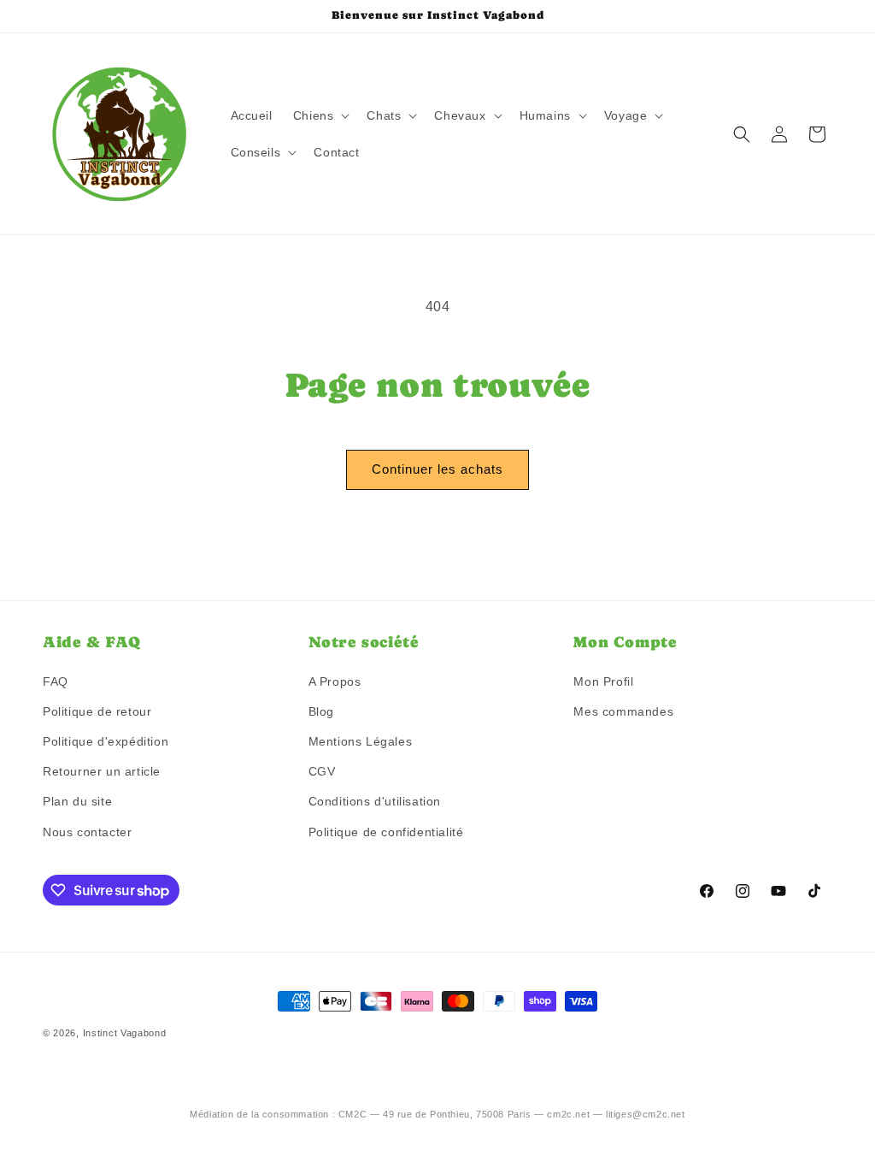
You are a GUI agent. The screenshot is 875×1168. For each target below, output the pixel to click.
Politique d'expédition (105, 741)
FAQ (55, 681)
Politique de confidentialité (386, 832)
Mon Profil (603, 681)
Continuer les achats (437, 469)
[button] (320, 115)
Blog (321, 711)
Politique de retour (97, 711)
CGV (322, 771)
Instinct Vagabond (125, 1033)
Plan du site (77, 801)
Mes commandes (623, 711)
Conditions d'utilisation (374, 801)
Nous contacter (87, 832)
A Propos (334, 681)
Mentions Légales (360, 741)
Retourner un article (102, 771)
